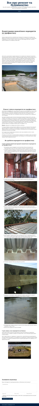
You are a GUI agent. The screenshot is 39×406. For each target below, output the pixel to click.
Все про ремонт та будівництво (19, 3)
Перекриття (3, 34)
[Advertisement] (19, 20)
